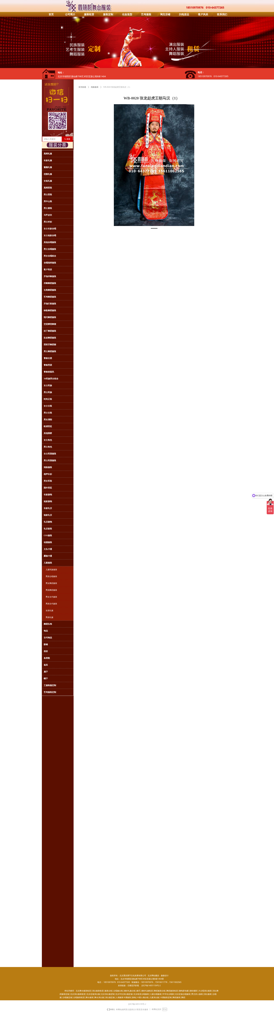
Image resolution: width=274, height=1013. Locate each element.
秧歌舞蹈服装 (50, 310)
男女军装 (48, 481)
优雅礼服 (48, 174)
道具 (46, 665)
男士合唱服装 (50, 249)
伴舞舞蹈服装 (50, 283)
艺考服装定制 (50, 692)
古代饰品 (48, 637)
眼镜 (46, 644)
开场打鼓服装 (50, 303)
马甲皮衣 (48, 215)
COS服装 (48, 535)
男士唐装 (48, 208)
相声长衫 (48, 474)
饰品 (46, 631)
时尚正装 (48, 399)
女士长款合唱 (50, 228)
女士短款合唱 (50, 235)
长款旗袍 (48, 494)
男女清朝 (48, 419)
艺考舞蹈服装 (50, 297)
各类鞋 (47, 658)
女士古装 (48, 406)
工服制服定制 (50, 685)
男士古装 (48, 413)
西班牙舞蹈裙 (50, 344)
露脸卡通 (48, 556)
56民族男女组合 (51, 378)
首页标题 (82, 87)
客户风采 (48, 269)
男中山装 (48, 201)
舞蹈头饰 (48, 624)
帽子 (46, 678)
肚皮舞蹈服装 (50, 338)
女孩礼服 (49, 610)
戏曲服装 (94, 87)
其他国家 (48, 433)
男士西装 (48, 194)
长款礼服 (48, 160)
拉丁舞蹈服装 (50, 331)
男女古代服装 (51, 597)
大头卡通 (48, 549)
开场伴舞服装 (50, 276)
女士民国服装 (50, 453)
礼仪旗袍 (48, 522)
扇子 (46, 671)
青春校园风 (49, 372)
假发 (46, 651)
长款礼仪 (48, 508)
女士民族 (48, 385)
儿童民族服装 (51, 570)
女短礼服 (48, 181)
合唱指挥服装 (50, 262)
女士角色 (48, 440)
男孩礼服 (49, 617)
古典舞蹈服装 (50, 290)
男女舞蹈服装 (51, 583)
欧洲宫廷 (48, 426)
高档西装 (48, 187)
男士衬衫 (48, 222)
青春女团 (48, 358)
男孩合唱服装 (51, 576)
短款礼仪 (48, 515)
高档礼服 (48, 153)
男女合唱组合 (50, 256)
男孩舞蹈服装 (51, 590)
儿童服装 (48, 563)
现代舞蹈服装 (50, 317)
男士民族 (48, 392)
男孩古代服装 (51, 604)
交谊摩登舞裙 (50, 324)
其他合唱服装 (50, 242)
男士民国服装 (50, 460)
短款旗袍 (48, 501)
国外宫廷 (48, 488)
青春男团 (48, 365)
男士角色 (48, 447)
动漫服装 (48, 542)
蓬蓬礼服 (48, 167)
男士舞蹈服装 (50, 351)
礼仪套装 (48, 528)
